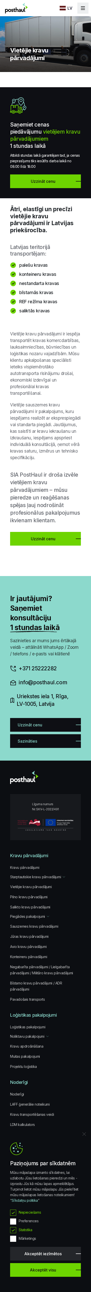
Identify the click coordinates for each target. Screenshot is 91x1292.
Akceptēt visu (43, 1269)
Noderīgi (17, 1094)
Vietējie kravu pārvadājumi (31, 887)
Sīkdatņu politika (25, 1200)
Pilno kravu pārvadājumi (29, 897)
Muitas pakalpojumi (25, 1056)
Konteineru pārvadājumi (28, 957)
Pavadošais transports (27, 999)
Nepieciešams (30, 1212)
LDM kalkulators (22, 1124)
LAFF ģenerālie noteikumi (30, 1104)
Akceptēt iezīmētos (43, 1253)
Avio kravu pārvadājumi (28, 946)
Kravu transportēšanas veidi (32, 1114)
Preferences (29, 1221)
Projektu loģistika (23, 1066)
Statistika (25, 1230)
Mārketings (27, 1238)
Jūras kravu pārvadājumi (29, 936)
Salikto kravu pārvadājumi (30, 907)
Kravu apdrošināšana (26, 1046)
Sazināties (27, 741)
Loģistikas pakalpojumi (27, 1027)
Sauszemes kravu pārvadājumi (34, 926)
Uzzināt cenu (43, 538)
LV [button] (69, 8)
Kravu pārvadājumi (24, 867)
